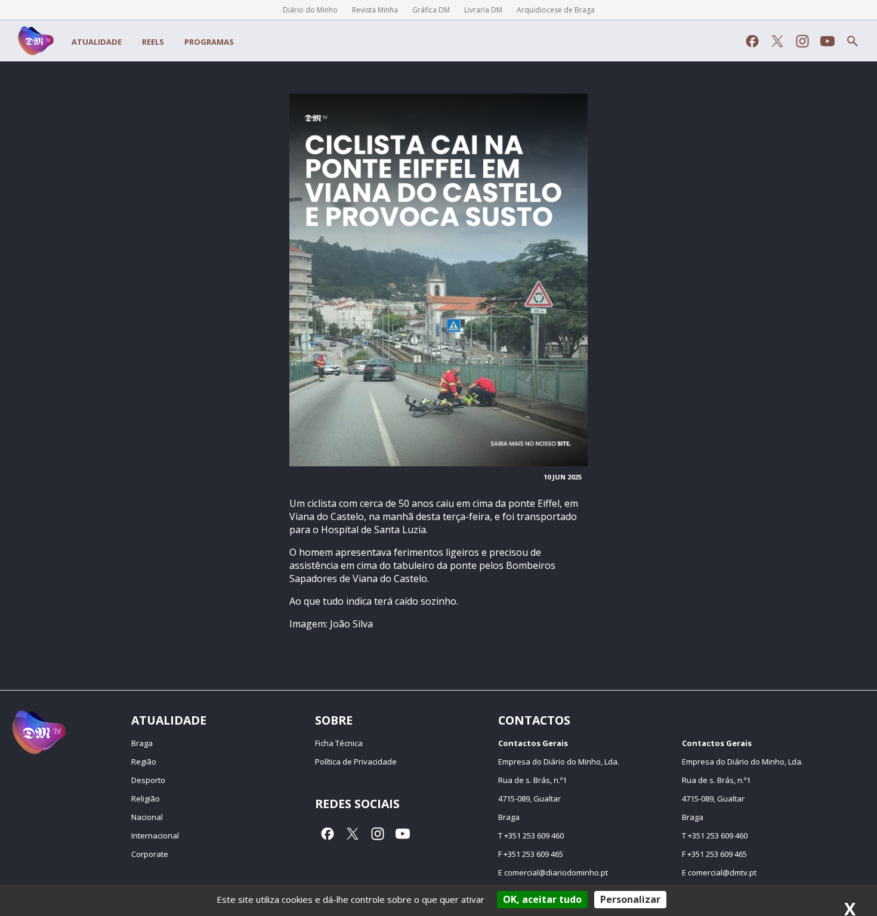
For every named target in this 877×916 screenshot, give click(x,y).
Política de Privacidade (356, 761)
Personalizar (630, 899)
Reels (153, 41)
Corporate (149, 854)
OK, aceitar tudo (542, 899)
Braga (142, 743)
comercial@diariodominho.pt (556, 872)
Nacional (147, 817)
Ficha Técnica (339, 743)
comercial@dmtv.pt (722, 872)
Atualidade (97, 41)
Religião (145, 798)
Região (143, 761)
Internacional (155, 835)
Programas (209, 41)
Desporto (148, 780)
